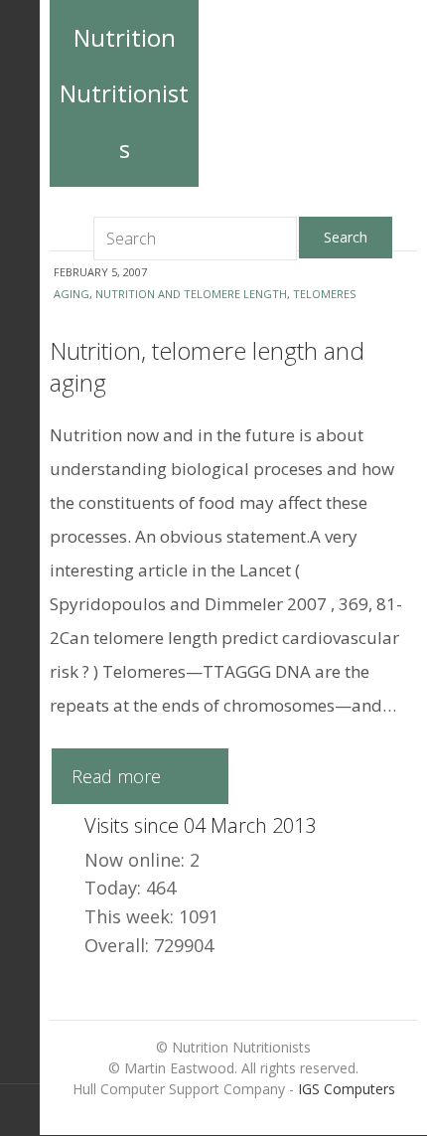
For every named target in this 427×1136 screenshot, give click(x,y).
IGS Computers (346, 1088)
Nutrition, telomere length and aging (207, 366)
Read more (116, 776)
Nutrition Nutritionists (124, 93)
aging (71, 293)
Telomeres (324, 293)
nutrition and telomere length (191, 293)
